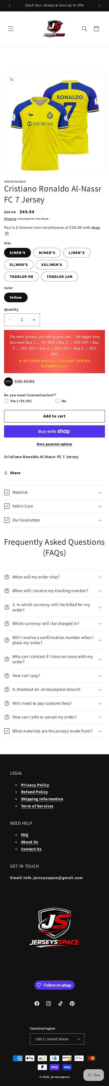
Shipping (10, 218)
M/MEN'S (47, 252)
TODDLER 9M (21, 276)
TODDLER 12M (59, 276)
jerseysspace (60, 1077)
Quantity (11, 309)
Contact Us (31, 849)
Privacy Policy (35, 785)
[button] (10, 29)
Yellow (16, 297)
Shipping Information (42, 799)
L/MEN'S (76, 252)
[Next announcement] (99, 5)
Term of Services (37, 806)
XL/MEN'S (19, 264)
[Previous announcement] (9, 5)
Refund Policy (34, 791)
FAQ (24, 834)
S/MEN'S (17, 252)
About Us (29, 841)
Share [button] (15, 472)
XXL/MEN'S (51, 264)
